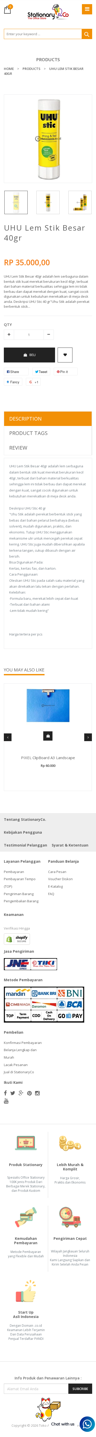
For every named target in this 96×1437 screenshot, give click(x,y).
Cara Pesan (57, 871)
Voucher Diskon (60, 879)
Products (48, 59)
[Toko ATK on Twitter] (12, 1093)
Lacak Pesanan (16, 1064)
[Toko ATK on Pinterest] (29, 1093)
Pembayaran (14, 871)
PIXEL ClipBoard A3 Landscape (48, 757)
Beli (32, 354)
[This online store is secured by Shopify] (17, 938)
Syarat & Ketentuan (70, 845)
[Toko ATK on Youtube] (6, 1101)
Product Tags (28, 433)
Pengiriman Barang (19, 894)
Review (18, 447)
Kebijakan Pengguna (23, 832)
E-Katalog (55, 886)
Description (25, 418)
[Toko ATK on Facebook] (5, 1093)
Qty (8, 324)
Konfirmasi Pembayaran (23, 1042)
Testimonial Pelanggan (25, 845)
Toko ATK (46, 1425)
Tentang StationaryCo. (25, 819)
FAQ (51, 894)
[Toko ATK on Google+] (21, 1093)
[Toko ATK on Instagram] (37, 1093)
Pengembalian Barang (21, 901)
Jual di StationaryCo (19, 1072)
